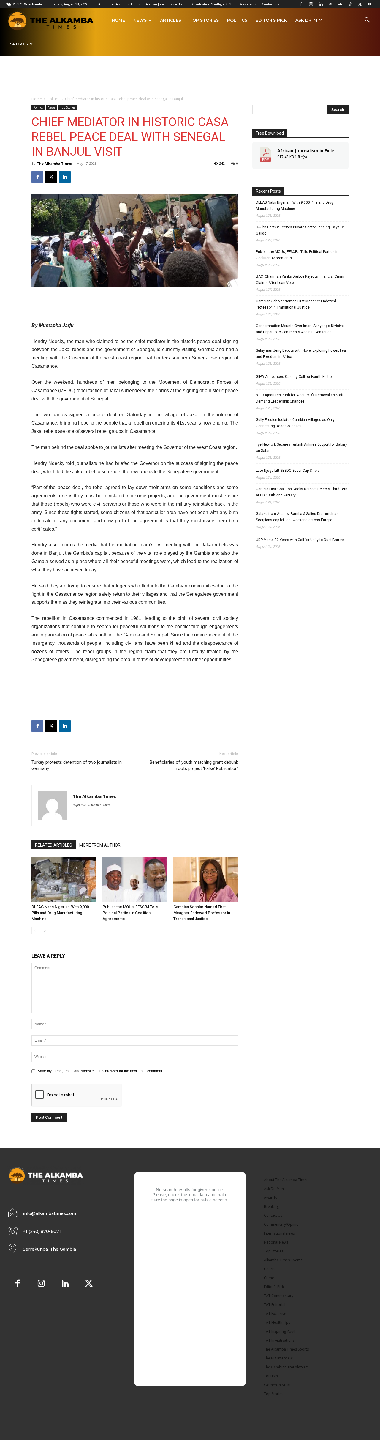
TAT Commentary (278, 1295)
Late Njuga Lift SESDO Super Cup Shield (288, 471)
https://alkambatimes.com (91, 805)
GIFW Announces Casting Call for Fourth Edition (295, 377)
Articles (170, 20)
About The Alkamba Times (119, 4)
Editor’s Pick (271, 20)
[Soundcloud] (340, 4)
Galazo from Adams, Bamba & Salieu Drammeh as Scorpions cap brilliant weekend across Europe (297, 517)
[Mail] (330, 4)
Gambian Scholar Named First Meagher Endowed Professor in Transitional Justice (201, 913)
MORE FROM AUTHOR (100, 845)
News (140, 20)
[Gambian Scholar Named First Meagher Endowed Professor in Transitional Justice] (205, 879)
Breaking (271, 1206)
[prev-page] (35, 930)
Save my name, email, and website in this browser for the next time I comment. (100, 1071)
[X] (359, 4)
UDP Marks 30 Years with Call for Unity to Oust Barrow (300, 540)
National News (276, 1242)
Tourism (271, 1375)
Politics (237, 20)
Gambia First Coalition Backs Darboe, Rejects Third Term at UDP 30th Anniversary (302, 492)
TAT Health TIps (277, 1322)
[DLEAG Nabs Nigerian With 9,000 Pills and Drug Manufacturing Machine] (63, 879)
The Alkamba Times (54, 163)
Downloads (247, 4)
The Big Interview (278, 1358)
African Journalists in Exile (166, 4)
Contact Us (270, 4)
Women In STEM (277, 1384)
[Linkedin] (320, 4)
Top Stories (204, 20)
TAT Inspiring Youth (280, 1331)
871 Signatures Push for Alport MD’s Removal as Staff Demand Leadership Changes (299, 398)
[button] (367, 20)
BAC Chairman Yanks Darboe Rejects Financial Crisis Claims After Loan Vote (300, 279)
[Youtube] (369, 4)
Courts (269, 1268)
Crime (269, 1277)
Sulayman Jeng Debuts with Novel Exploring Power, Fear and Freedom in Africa (301, 353)
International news (279, 1233)
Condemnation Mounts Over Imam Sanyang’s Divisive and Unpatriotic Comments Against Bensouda (300, 329)
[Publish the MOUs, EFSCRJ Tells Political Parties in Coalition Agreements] (134, 879)
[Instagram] (310, 4)
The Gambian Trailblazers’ (286, 1367)
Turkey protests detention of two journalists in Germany (76, 765)
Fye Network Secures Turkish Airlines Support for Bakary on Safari (301, 447)
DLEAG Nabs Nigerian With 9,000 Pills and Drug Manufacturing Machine (60, 913)
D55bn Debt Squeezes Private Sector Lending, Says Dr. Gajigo (300, 230)
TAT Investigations (279, 1340)
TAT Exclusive (275, 1313)
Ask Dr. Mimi (309, 20)
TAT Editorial (274, 1304)
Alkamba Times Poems (283, 1260)
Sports (19, 44)
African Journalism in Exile (305, 150)
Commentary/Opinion (282, 1224)
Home (118, 20)
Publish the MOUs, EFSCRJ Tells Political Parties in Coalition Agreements (130, 913)
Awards (270, 1197)
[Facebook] (301, 4)
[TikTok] (350, 4)
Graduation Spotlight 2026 (212, 4)
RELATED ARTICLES (53, 845)
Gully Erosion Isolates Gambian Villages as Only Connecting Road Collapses (295, 423)
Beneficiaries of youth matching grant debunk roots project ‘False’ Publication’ (194, 765)
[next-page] (44, 930)
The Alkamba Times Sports (286, 1349)
